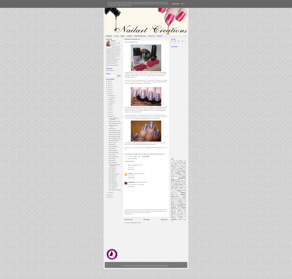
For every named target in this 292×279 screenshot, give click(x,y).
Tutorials (181, 213)
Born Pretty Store (181, 162)
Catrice (176, 163)
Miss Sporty (174, 189)
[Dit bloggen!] (144, 156)
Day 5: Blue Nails (112, 178)
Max (181, 187)
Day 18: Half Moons (113, 146)
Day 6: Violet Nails (113, 176)
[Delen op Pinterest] (148, 156)
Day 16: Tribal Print (113, 150)
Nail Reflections (131, 182)
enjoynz (152, 265)
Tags (182, 211)
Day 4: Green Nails (113, 182)
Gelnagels (129, 36)
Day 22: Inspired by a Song (114, 136)
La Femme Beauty (178, 184)
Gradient (183, 176)
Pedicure (172, 201)
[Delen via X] (145, 156)
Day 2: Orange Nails (113, 186)
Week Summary (112, 128)
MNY (183, 186)
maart (110, 114)
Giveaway (173, 174)
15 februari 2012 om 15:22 (136, 165)
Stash (179, 208)
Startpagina (109, 36)
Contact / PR (151, 36)
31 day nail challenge (132, 158)
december (111, 95)
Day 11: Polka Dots (113, 162)
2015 (109, 87)
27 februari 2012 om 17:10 (141, 182)
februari (111, 116)
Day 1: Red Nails (112, 188)
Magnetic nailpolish (174, 187)
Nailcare (176, 194)
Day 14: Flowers (112, 154)
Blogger (166, 265)
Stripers (180, 210)
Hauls (182, 180)
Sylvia (114, 41)
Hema (172, 181)
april (110, 112)
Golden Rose (174, 176)
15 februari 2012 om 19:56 (138, 173)
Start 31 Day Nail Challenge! (115, 190)
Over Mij (116, 36)
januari (110, 192)
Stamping (173, 207)
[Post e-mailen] (139, 156)
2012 (109, 93)
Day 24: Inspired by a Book (114, 132)
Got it (183, 4)
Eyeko (177, 169)
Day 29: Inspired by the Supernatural (114, 118)
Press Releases (180, 202)
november (111, 97)
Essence (181, 168)
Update (172, 214)
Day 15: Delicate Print (113, 152)
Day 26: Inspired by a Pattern (113, 126)
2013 (109, 91)
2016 (109, 85)
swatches (174, 219)
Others (184, 198)
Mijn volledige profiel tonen (112, 65)
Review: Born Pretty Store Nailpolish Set (114, 165)
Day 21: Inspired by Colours (115, 138)
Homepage (147, 219)
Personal (180, 201)
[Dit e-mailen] (142, 156)
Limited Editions (175, 186)
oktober (111, 99)
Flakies (181, 169)
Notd (184, 196)
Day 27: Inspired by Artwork (115, 123)
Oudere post (164, 219)
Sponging (180, 205)
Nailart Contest (174, 192)
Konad (176, 183)
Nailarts (123, 36)
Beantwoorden (131, 169)
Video (177, 214)
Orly (179, 198)
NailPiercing (173, 190)
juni (110, 108)
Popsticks (172, 202)
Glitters (180, 174)
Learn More (175, 4)
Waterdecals (180, 216)
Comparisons (173, 166)
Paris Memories (179, 199)
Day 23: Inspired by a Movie (115, 134)
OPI (174, 198)
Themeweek (173, 213)
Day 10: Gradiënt (112, 168)
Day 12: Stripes (112, 158)
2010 (109, 197)
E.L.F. (174, 168)
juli (110, 106)
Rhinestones (183, 204)
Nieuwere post (128, 219)
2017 (109, 83)
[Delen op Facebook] (147, 156)
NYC (182, 189)
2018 (109, 81)
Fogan (172, 171)
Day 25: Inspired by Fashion (115, 130)
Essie (172, 169)
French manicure (181, 171)
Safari (174, 205)
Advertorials (173, 162)
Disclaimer (159, 36)
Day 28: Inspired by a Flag (114, 121)
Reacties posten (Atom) (136, 222)
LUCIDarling (183, 183)
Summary (173, 212)
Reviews (173, 204)
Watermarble (173, 217)
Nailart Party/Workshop (140, 36)
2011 (109, 195)
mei (110, 110)
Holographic (178, 181)
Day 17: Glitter (112, 148)
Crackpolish (183, 166)
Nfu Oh (180, 196)
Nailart (179, 190)
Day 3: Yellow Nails (113, 184)
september (111, 101)
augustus (111, 103)
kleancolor (181, 217)
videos (184, 219)
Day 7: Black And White (114, 174)
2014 (109, 89)
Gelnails (178, 173)
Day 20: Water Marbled (114, 140)
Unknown (130, 173)
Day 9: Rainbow (112, 170)
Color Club (180, 165)
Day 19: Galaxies (112, 142)
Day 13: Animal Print (113, 156)
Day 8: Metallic (112, 172)
